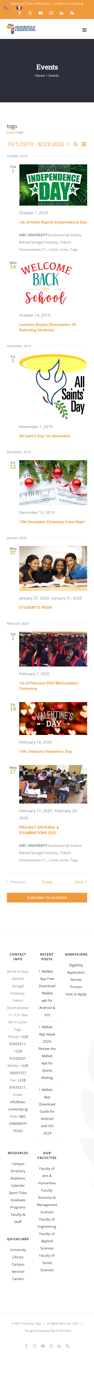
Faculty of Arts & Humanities (47, 1175)
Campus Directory (18, 1167)
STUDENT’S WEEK (35, 607)
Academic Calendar (18, 1182)
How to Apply (76, 994)
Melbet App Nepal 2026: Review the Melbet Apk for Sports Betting (47, 1052)
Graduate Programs (18, 1203)
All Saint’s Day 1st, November (44, 435)
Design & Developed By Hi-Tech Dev (48, 1331)
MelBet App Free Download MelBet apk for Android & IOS (47, 993)
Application (76, 972)
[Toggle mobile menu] (84, 30)
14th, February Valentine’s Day (45, 751)
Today (47, 881)
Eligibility (76, 965)
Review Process (76, 983)
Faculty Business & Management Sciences (47, 1201)
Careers (18, 1278)
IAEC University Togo (28, 1323)
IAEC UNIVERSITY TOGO (18, 1123)
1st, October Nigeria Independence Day (53, 222)
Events (12, 132)
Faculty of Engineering (47, 1223)
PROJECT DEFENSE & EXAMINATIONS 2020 (39, 830)
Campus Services (18, 1268)
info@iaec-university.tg (68, 3)
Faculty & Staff (18, 1218)
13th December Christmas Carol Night (52, 521)
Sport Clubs (18, 1192)
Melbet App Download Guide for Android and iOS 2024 (47, 1111)
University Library (18, 1253)
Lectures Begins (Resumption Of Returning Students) (47, 327)
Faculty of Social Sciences (47, 1262)
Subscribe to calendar (47, 898)
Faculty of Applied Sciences (47, 1240)
